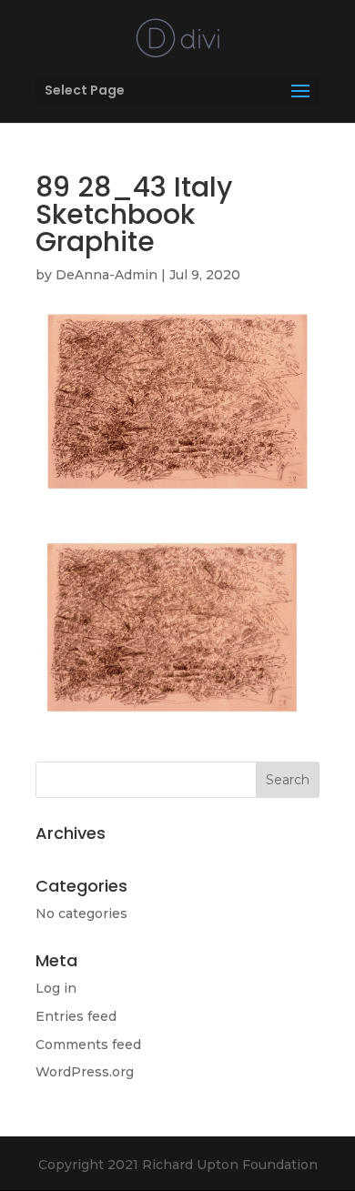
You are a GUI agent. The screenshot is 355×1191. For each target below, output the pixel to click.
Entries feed (76, 1016)
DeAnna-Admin (106, 275)
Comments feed (88, 1044)
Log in (56, 988)
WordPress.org (85, 1072)
